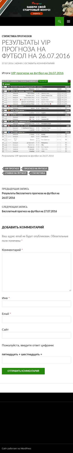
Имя (6, 298)
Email (6, 313)
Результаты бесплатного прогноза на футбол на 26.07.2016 (30, 193)
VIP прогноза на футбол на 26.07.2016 (37, 73)
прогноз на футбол (35, 169)
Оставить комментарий (39, 63)
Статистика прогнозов (17, 36)
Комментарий (12, 249)
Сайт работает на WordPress (16, 448)
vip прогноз (12, 169)
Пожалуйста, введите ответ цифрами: (28, 345)
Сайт (5, 329)
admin (19, 63)
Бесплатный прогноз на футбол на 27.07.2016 (29, 209)
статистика (38, 173)
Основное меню (68, 21)
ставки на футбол (15, 173)
